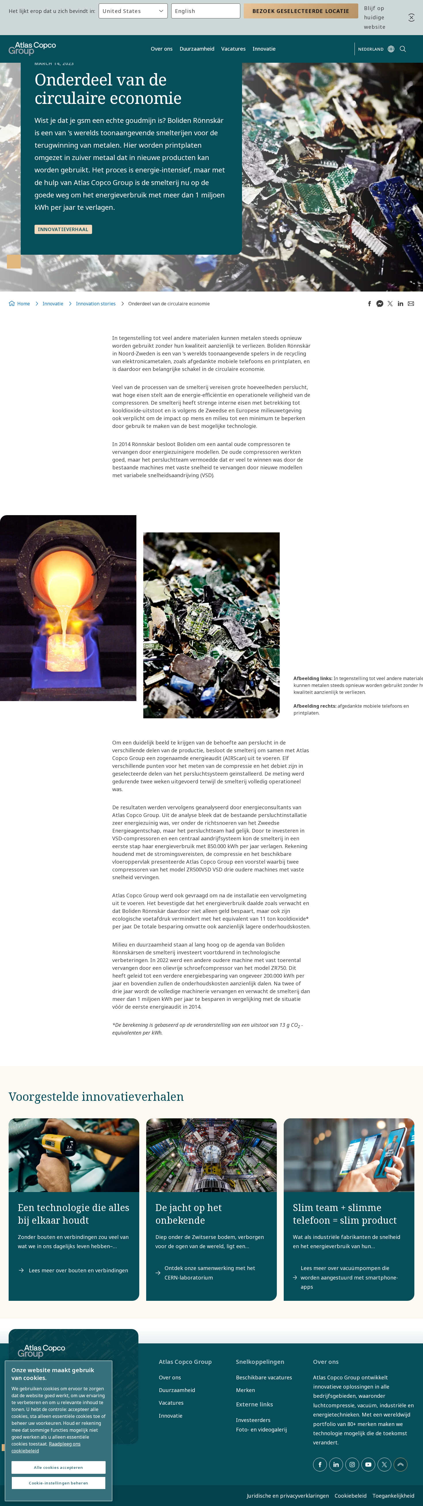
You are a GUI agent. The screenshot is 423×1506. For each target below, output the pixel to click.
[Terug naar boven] (400, 1464)
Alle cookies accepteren (58, 1467)
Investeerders (253, 1419)
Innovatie (264, 48)
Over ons (162, 48)
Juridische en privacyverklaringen (288, 1495)
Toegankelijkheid (393, 1495)
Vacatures (233, 48)
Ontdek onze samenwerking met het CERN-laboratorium (210, 1273)
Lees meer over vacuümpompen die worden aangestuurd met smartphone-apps (349, 1277)
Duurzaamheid (197, 48)
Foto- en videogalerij (261, 1429)
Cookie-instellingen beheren (58, 1483)
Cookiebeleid (351, 1495)
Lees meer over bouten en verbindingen (78, 1270)
